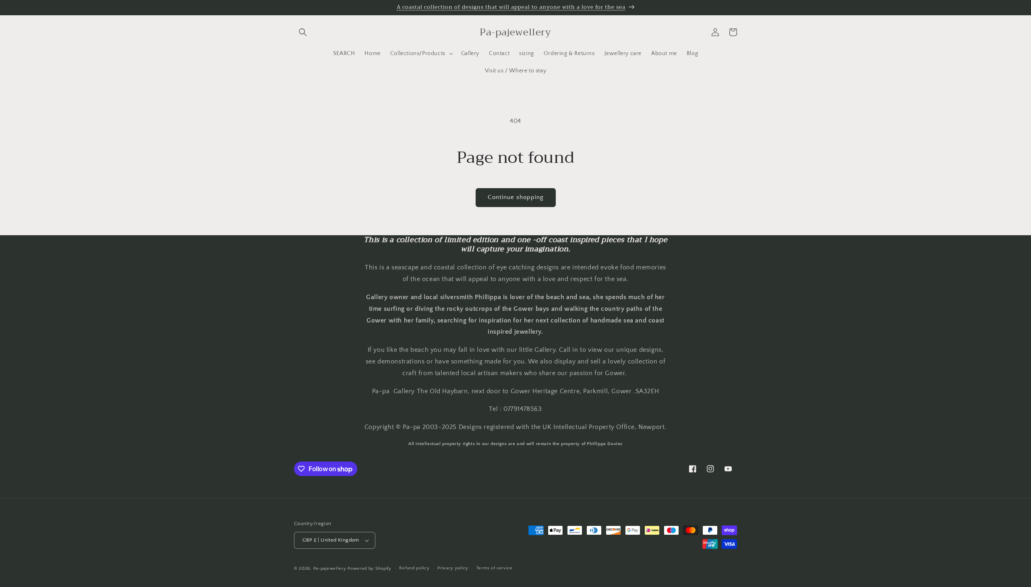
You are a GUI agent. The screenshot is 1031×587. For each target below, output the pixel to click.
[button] (303, 32)
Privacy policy (452, 568)
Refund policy (414, 568)
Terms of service (494, 568)
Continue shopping (516, 197)
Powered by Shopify (369, 568)
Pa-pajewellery (329, 568)
